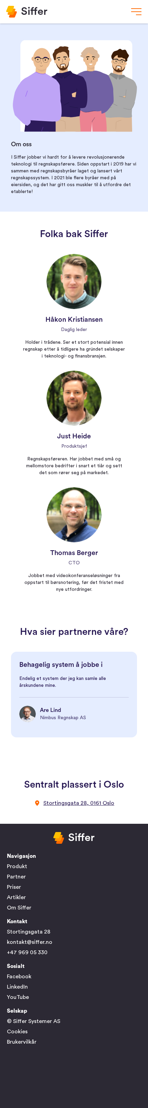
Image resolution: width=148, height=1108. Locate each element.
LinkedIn (17, 987)
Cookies (17, 1031)
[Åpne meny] (136, 11)
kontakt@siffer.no (29, 942)
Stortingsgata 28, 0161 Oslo (78, 803)
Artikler (16, 897)
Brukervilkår (21, 1042)
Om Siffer (19, 907)
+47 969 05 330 (27, 952)
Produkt (17, 866)
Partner (16, 877)
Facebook (19, 976)
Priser (14, 887)
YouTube (18, 997)
